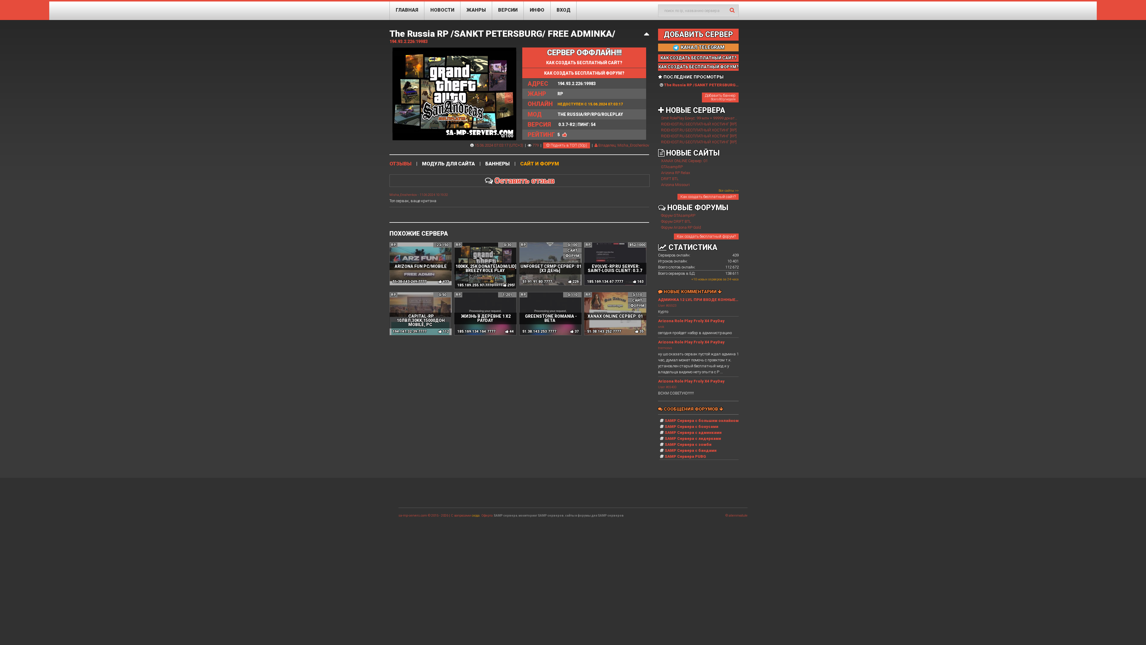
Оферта (487, 515)
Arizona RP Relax (675, 173)
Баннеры (497, 164)
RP (545, 93)
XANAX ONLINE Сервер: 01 (684, 161)
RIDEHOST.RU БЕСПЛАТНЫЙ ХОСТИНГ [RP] (699, 124)
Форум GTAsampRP (678, 215)
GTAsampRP (672, 167)
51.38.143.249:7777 (409, 282)
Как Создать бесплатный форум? (584, 73)
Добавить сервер (698, 34)
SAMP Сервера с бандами (691, 450)
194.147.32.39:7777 (409, 331)
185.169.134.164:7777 (476, 331)
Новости (442, 10)
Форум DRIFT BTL (676, 221)
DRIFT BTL (670, 178)
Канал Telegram (702, 47)
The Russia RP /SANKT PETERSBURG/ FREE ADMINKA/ (502, 33)
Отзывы (400, 164)
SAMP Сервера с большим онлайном (702, 420)
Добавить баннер (720, 97)
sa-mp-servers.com (412, 515)
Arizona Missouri (675, 184)
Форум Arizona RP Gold (681, 227)
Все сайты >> (729, 191)
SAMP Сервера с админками (693, 432)
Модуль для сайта (448, 164)
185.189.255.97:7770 (475, 285)
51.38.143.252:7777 (604, 331)
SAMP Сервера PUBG (685, 456)
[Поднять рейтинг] (564, 135)
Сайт (572, 250)
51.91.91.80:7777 (537, 282)
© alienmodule (737, 515)
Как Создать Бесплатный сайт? (698, 58)
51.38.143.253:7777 (539, 331)
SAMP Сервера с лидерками (693, 438)
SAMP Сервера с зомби (688, 444)
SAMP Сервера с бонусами (691, 426)
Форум (572, 256)
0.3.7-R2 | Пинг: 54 (562, 124)
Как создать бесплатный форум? (706, 236)
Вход (563, 10)
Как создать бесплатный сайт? (584, 62)
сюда (476, 515)
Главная (407, 10)
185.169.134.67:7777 (605, 282)
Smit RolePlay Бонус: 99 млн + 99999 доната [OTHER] (706, 118)
